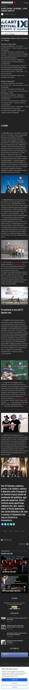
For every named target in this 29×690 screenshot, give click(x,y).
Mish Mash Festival (17, 262)
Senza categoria (6, 588)
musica (22, 531)
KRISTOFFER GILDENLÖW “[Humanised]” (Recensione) (15, 641)
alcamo (5, 531)
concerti (11, 531)
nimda (7, 14)
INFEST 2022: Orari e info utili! (11, 591)
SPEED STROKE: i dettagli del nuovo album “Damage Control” (17, 618)
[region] (14, 678)
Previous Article (7, 539)
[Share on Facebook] (27, 534)
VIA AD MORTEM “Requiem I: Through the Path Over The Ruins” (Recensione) (17, 633)
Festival (21, 264)
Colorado (8, 402)
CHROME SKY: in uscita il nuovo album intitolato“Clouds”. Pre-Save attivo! (15, 626)
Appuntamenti (4, 6)
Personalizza (14, 683)
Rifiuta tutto (14, 687)
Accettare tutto (14, 679)
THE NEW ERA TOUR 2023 (9, 572)
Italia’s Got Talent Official (20, 398)
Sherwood (16, 264)
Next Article (22, 544)
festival (17, 531)
